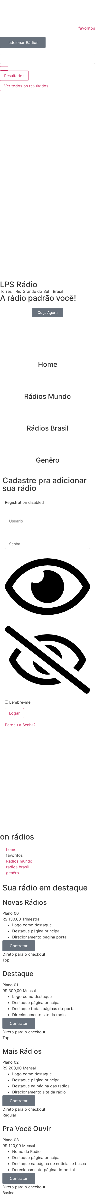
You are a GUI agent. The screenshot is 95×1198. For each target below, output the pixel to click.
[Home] (47, 352)
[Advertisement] (47, 146)
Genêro (47, 460)
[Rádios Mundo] (47, 384)
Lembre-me (19, 702)
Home (47, 364)
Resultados (14, 75)
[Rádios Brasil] (47, 416)
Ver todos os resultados (26, 85)
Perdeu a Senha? (20, 724)
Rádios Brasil (47, 428)
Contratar (19, 945)
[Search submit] (4, 68)
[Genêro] (47, 448)
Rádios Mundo (47, 396)
